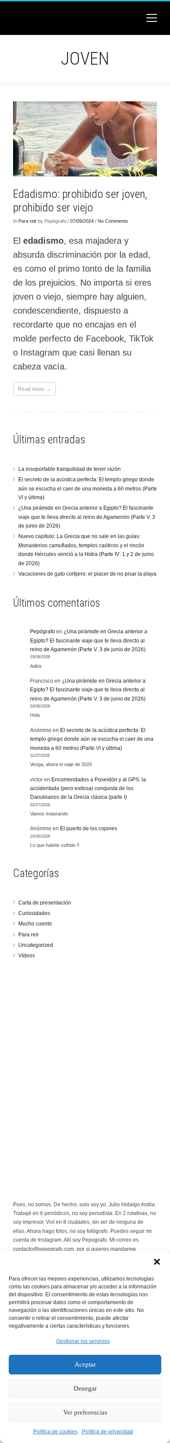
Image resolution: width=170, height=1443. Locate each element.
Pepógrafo (42, 631)
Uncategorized (35, 945)
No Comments (113, 221)
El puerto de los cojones (88, 828)
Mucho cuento (35, 924)
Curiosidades (34, 913)
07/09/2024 (82, 221)
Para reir (27, 221)
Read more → (34, 389)
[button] (157, 1261)
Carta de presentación (44, 903)
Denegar (85, 1388)
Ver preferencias (85, 1412)
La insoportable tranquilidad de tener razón (69, 469)
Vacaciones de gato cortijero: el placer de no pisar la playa (87, 574)
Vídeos (26, 956)
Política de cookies (55, 1432)
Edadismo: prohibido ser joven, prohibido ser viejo (80, 200)
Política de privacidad (107, 1432)
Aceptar (85, 1364)
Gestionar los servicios (83, 1341)
